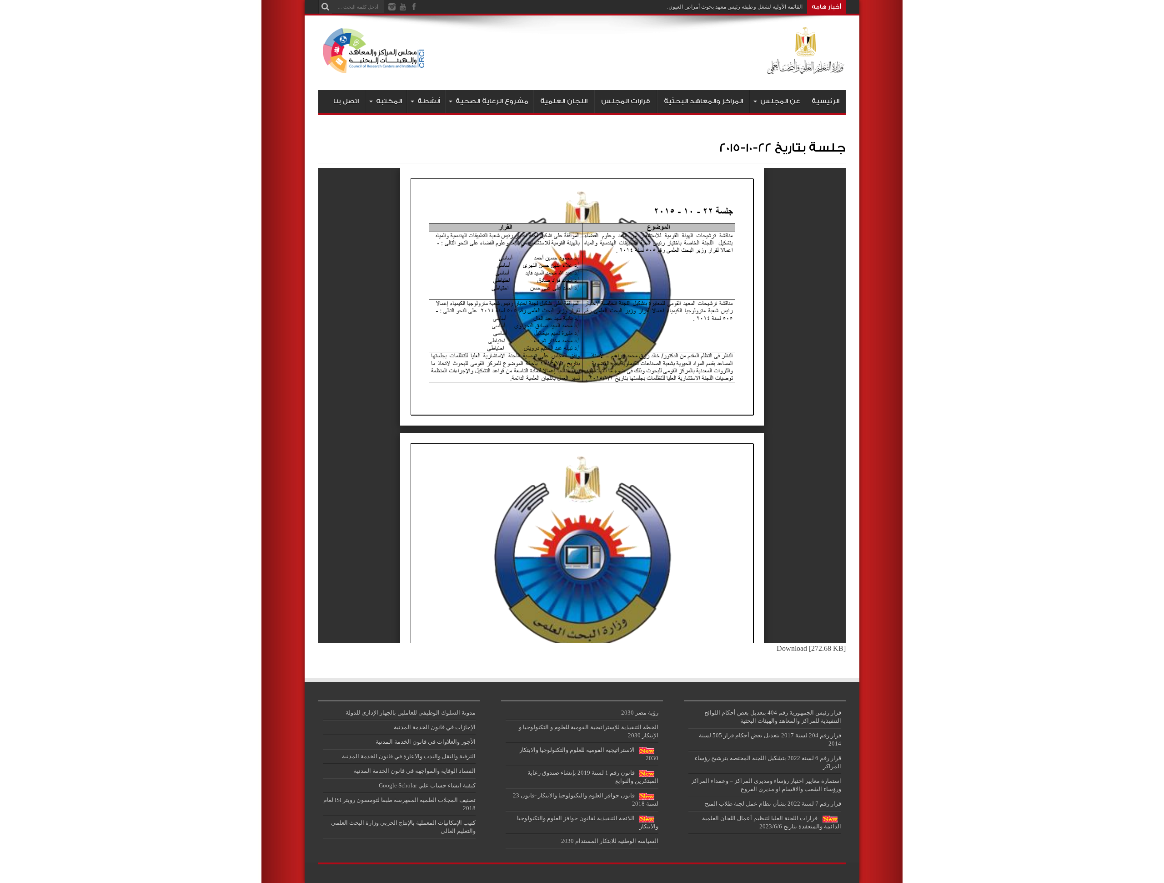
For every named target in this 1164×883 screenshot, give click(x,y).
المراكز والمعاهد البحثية (703, 101)
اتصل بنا (346, 101)
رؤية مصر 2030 (639, 712)
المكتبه (389, 101)
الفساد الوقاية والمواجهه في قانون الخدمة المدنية (415, 770)
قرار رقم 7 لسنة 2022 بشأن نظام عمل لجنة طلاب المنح (773, 803)
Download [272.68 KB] (811, 648)
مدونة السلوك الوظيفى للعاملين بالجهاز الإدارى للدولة (411, 712)
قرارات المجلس (625, 101)
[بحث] (325, 7)
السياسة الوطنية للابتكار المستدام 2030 (609, 840)
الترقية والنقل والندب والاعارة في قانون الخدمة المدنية (409, 756)
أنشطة (428, 101)
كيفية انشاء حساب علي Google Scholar (427, 785)
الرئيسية (825, 101)
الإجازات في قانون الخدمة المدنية (435, 727)
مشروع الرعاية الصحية (492, 101)
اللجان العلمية (563, 101)
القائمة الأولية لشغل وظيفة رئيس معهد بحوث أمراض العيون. (735, 7)
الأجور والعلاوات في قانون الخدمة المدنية (426, 741)
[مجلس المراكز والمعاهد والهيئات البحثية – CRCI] (582, 67)
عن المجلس (780, 101)
